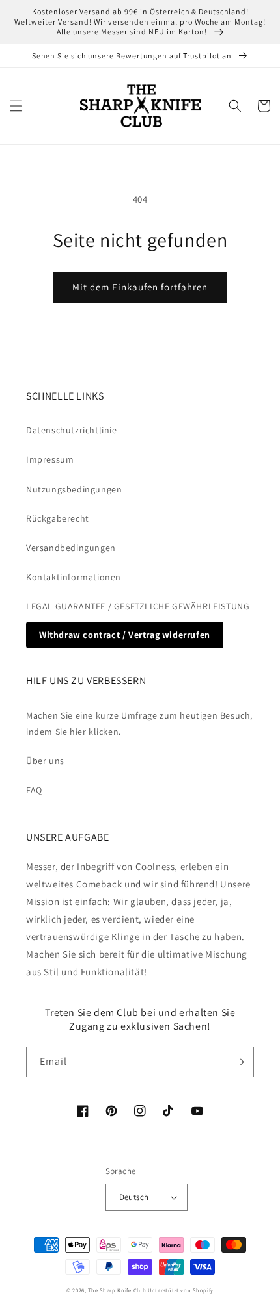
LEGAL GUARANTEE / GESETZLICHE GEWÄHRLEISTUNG (137, 606)
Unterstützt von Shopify (181, 1290)
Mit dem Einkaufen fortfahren (140, 287)
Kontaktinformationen (73, 577)
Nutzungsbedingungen (74, 489)
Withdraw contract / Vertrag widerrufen (124, 635)
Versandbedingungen (71, 548)
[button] (16, 106)
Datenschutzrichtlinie (71, 430)
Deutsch (134, 1197)
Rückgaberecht (57, 518)
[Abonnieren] (239, 1062)
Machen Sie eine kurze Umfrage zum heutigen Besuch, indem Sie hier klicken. (139, 723)
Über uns (45, 761)
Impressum (50, 459)
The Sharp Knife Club (117, 1290)
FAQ (34, 790)
